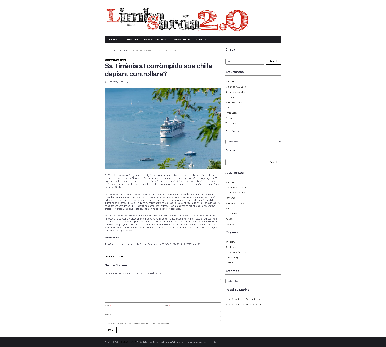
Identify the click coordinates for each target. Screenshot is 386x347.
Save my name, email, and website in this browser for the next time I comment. (138, 324)
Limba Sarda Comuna (155, 39)
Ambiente (229, 81)
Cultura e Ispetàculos (235, 92)
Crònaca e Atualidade (122, 50)
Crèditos (201, 39)
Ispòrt (228, 107)
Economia (230, 97)
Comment (109, 278)
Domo (107, 50)
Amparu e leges (181, 39)
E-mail (167, 306)
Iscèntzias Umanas (234, 102)
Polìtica (229, 118)
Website (108, 315)
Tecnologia (230, 123)
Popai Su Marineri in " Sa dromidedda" (243, 299)
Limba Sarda (231, 113)
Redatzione (132, 39)
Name (108, 306)
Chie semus (114, 39)
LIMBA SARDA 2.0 (128, 342)
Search (273, 61)
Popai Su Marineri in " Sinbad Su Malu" (243, 304)
